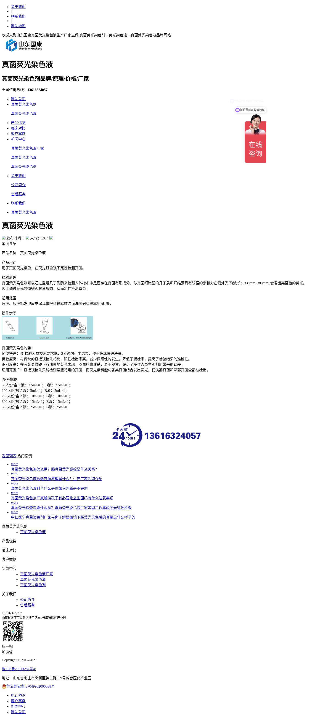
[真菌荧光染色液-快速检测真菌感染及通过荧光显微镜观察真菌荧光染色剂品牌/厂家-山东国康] (24, 52)
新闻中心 (18, 139)
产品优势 (18, 123)
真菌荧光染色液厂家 (27, 148)
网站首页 (18, 99)
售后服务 (18, 194)
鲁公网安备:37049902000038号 (30, 686)
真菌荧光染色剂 (24, 104)
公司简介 (18, 185)
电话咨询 (18, 695)
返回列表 (9, 456)
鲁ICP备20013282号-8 (19, 669)
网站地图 (18, 26)
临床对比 (18, 128)
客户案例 (18, 134)
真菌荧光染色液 (24, 114)
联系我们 (18, 16)
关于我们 (18, 7)
